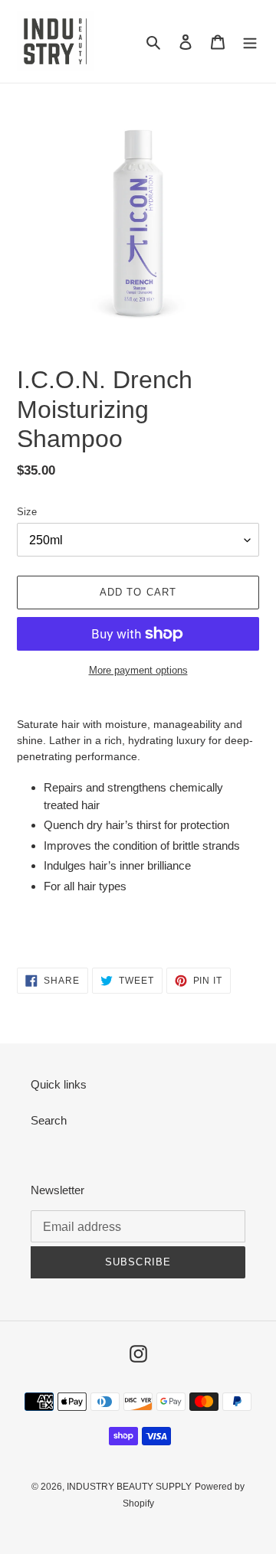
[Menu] (250, 41)
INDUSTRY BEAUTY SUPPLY (129, 1486)
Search (49, 1120)
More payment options (138, 670)
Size (27, 511)
